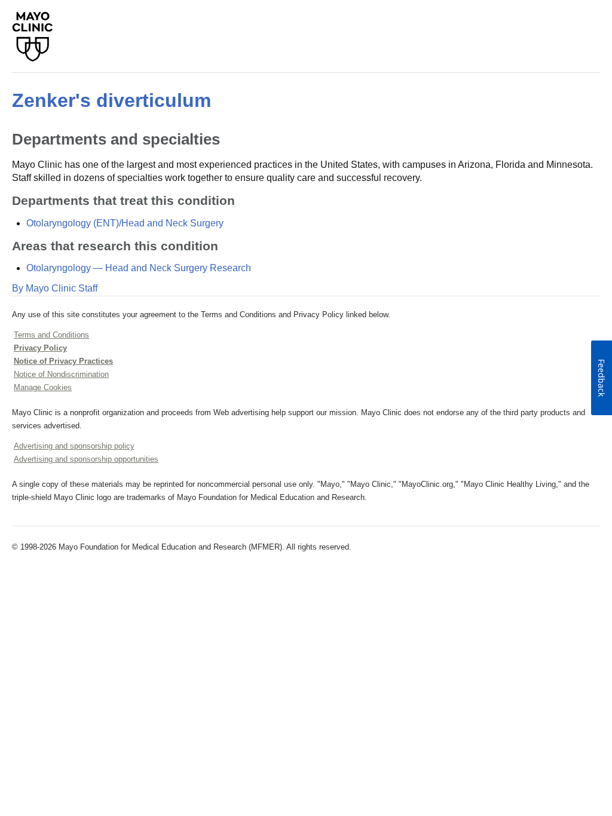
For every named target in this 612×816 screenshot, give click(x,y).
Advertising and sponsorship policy (74, 445)
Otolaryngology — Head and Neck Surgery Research (138, 268)
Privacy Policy (40, 347)
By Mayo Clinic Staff (54, 288)
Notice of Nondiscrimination (61, 374)
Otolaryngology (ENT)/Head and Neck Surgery (125, 223)
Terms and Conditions (51, 334)
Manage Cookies (43, 387)
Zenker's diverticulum (111, 100)
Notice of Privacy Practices (63, 361)
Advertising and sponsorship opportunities (86, 459)
